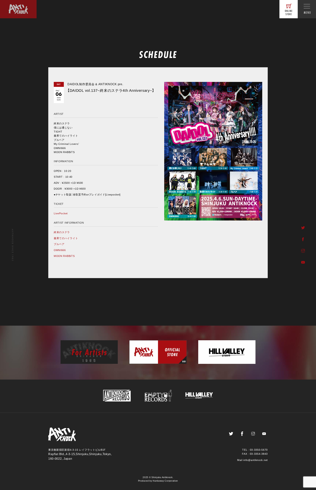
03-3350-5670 (259, 449)
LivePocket (61, 213)
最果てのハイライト (66, 238)
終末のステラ (62, 232)
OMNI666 (60, 250)
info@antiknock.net (255, 460)
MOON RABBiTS (64, 256)
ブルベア (59, 244)
